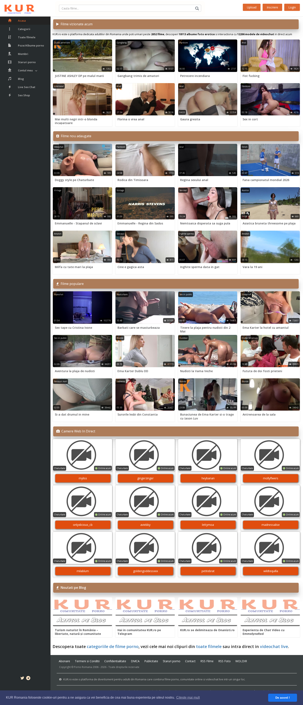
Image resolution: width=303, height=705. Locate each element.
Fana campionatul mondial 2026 (266, 180)
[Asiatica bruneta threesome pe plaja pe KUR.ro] (270, 203)
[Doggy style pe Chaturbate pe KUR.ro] (82, 160)
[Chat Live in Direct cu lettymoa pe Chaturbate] (207, 501)
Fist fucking (251, 76)
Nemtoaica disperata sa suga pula (205, 223)
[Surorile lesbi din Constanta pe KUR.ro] (145, 394)
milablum (83, 571)
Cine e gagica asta (130, 267)
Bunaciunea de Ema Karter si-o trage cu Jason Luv (207, 416)
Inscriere (272, 7)
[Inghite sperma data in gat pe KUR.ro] (207, 247)
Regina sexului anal (194, 180)
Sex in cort (250, 119)
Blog (21, 79)
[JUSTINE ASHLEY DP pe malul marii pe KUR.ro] (82, 55)
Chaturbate (59, 468)
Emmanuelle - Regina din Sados (140, 223)
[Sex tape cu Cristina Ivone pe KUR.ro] (82, 307)
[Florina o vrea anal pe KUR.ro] (145, 99)
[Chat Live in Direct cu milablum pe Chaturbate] (82, 548)
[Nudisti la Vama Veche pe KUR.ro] (207, 351)
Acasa (22, 20)
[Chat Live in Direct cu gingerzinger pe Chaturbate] (145, 455)
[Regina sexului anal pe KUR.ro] (207, 160)
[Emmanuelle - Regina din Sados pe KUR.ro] (145, 203)
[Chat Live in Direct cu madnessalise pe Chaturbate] (270, 501)
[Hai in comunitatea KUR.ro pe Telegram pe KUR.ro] (145, 611)
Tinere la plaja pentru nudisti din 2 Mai (205, 329)
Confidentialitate (115, 661)
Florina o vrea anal (130, 119)
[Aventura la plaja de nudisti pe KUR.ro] (82, 351)
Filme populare (71, 283)
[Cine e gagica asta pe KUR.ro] (145, 247)
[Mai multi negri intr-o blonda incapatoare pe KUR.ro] (82, 99)
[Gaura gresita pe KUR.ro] (207, 99)
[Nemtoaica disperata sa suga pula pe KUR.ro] (207, 203)
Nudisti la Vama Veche (196, 371)
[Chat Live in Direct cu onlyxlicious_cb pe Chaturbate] (82, 501)
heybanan (208, 478)
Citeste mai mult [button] (188, 697)
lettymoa (208, 525)
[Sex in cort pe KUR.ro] (270, 99)
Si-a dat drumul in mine (72, 414)
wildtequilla (270, 571)
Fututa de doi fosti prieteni (262, 371)
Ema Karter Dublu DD (132, 371)
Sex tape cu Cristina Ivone (73, 328)
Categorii (24, 29)
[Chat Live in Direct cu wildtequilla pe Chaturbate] (270, 548)
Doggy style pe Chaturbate (74, 180)
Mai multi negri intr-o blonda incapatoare (76, 121)
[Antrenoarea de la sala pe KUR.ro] (270, 394)
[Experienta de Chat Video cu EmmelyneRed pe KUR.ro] (270, 611)
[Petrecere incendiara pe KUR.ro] (207, 55)
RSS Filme (207, 661)
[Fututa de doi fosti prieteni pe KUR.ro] (270, 351)
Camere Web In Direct (77, 431)
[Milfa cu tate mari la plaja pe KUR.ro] (82, 247)
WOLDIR (241, 661)
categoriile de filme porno (113, 646)
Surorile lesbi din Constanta (137, 414)
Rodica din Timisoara (132, 180)
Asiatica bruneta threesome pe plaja (269, 223)
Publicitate (151, 661)
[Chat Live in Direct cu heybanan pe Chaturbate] (207, 455)
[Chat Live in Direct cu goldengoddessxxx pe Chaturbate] (145, 548)
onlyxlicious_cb (83, 525)
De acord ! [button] (282, 697)
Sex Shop (24, 95)
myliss (83, 478)
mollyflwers (270, 478)
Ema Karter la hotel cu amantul (266, 328)
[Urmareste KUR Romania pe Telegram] (28, 678)
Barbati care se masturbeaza (138, 328)
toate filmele (209, 646)
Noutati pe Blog (72, 587)
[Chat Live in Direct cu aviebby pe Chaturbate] (145, 501)
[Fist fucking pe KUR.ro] (270, 55)
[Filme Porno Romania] (17, 8)
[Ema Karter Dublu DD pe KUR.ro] (145, 351)
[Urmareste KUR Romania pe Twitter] (22, 678)
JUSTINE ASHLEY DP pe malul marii (79, 76)
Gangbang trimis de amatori (138, 76)
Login (292, 7)
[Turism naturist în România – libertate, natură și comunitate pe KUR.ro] (82, 611)
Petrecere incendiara (195, 76)
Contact (190, 661)
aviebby (145, 525)
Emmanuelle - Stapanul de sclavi (78, 223)
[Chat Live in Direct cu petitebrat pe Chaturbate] (207, 548)
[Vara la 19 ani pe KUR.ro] (270, 247)
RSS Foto (224, 661)
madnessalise (271, 525)
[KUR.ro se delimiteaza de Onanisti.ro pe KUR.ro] (207, 611)
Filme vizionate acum (76, 24)
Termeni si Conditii (87, 661)
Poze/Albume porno (31, 45)
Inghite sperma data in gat (200, 267)
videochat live (274, 646)
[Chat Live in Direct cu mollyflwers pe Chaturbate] (270, 455)
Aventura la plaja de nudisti (75, 371)
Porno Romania (83, 667)
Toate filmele (26, 37)
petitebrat (208, 571)
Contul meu (25, 70)
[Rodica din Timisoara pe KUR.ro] (145, 160)
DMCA (135, 661)
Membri (23, 54)
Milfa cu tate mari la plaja (74, 267)
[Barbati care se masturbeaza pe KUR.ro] (145, 307)
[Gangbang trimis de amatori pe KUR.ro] (145, 55)
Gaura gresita (190, 119)
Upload (251, 7)
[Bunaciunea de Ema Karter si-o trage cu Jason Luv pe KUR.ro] (207, 394)
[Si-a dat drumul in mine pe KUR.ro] (82, 394)
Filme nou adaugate (75, 136)
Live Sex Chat (26, 87)
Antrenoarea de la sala (259, 414)
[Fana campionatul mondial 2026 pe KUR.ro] (270, 160)
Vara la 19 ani (252, 267)
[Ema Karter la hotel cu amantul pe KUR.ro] (270, 307)
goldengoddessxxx (145, 571)
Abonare (64, 661)
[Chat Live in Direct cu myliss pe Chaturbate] (82, 455)
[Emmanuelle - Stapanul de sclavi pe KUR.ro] (82, 203)
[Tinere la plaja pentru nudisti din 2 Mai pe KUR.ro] (207, 307)
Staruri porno (27, 62)
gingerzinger (145, 478)
